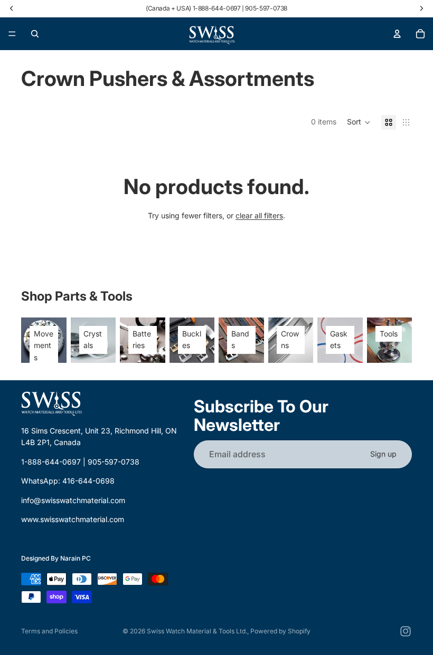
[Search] (34, 33)
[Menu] (12, 34)
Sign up (383, 453)
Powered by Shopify (280, 631)
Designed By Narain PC (56, 559)
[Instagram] (405, 631)
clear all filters (259, 215)
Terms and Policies (49, 631)
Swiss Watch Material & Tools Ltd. (197, 631)
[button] (359, 122)
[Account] (397, 33)
